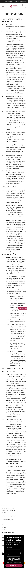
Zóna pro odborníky (7, 535)
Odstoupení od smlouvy (8, 532)
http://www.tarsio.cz (11, 40)
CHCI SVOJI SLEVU (14, 565)
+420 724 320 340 (11, 516)
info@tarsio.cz (9, 519)
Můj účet (4, 527)
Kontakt (3, 548)
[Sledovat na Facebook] (3, 553)
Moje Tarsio (4, 530)
